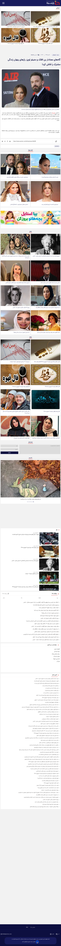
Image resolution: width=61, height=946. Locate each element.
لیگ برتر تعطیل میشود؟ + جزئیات (32, 574)
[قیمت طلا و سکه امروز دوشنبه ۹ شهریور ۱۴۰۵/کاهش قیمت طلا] (45, 18)
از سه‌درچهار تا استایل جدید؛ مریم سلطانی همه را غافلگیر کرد (48, 307)
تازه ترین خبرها (56, 659)
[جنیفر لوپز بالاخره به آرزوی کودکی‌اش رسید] (45, 191)
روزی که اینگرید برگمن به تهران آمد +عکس (21, 307)
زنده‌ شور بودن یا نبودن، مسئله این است (50, 693)
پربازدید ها (54, 593)
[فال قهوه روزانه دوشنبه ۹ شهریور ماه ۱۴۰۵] (15, 35)
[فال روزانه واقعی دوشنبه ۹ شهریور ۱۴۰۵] (45, 399)
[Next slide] (58, 476)
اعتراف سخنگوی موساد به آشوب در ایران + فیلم (49, 723)
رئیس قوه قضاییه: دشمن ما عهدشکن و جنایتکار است (48, 754)
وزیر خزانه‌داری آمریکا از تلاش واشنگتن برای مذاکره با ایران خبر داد (46, 683)
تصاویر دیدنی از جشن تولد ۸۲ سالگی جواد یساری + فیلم (47, 624)
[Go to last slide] (3, 476)
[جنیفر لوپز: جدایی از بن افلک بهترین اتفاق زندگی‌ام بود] (15, 164)
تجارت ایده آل (57, 656)
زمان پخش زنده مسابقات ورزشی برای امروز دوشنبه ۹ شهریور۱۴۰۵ (25, 587)
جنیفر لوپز (57, 146)
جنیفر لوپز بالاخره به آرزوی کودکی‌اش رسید (50, 204)
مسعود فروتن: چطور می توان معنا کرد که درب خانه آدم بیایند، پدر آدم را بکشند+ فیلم (42, 709)
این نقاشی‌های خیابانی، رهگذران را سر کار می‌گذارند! (30, 499)
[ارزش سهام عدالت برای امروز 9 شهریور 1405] (49, 551)
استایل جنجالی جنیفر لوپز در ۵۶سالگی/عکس (19, 204)
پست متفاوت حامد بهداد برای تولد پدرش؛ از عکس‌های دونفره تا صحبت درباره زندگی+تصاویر (41, 759)
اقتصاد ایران (57, 649)
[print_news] (10, 141)
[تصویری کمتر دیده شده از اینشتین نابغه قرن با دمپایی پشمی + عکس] (45, 244)
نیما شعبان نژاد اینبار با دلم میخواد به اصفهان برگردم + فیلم (47, 735)
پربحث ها (5, 594)
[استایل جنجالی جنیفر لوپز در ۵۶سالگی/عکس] (15, 191)
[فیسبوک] (7, 141)
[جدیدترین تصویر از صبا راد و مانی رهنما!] (15, 320)
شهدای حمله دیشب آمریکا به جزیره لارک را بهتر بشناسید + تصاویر (46, 700)
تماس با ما (32, 927)
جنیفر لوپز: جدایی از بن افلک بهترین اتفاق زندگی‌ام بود (17, 177)
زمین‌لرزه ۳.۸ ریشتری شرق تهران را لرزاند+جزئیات (16, 26)
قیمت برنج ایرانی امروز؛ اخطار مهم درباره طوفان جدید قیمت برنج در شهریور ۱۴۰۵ (43, 761)
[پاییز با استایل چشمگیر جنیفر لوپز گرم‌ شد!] (45, 164)
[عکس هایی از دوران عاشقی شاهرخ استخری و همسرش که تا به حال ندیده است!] (15, 399)
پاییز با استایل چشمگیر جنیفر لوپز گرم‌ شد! (50, 177)
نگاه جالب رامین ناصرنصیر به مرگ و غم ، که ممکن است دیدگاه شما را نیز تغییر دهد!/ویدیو (41, 738)
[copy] (56, 141)
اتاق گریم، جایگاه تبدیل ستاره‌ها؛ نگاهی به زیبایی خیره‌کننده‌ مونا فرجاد (46, 438)
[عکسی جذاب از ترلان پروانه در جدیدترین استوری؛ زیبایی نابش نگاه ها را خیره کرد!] (15, 244)
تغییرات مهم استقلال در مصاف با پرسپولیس (50, 719)
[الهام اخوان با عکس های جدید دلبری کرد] (15, 426)
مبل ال (58, 661)
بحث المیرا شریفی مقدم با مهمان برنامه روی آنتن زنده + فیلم (46, 637)
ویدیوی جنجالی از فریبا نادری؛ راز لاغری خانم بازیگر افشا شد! (46, 605)
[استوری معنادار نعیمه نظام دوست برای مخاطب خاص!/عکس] (15, 270)
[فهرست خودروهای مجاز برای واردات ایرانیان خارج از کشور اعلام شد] (49, 538)
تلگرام (53, 934)
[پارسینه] (52, 3)
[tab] (33, 501)
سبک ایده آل (57, 651)
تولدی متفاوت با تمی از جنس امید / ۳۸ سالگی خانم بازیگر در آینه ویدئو (45, 731)
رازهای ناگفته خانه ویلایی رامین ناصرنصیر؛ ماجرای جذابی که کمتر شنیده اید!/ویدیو (41, 634)
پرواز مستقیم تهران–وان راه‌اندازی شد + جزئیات (49, 790)
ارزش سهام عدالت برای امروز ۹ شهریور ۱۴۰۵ (30, 547)
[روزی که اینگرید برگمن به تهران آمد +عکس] (15, 295)
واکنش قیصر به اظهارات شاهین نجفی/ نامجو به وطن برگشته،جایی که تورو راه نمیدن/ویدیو (41, 757)
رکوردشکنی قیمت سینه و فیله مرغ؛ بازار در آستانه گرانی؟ (47, 778)
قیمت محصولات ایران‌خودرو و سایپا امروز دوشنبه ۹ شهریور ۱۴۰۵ (46, 773)
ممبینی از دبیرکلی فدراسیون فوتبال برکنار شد (50, 780)
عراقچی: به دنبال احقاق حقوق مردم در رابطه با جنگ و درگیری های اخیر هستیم (44, 745)
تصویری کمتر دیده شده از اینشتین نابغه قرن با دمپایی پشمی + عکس (46, 256)
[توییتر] (2, 141)
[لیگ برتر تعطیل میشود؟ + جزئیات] (49, 578)
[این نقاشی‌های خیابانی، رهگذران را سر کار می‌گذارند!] (30, 478)
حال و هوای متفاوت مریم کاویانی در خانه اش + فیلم (48, 742)
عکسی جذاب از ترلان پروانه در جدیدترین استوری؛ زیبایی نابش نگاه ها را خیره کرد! (15, 257)
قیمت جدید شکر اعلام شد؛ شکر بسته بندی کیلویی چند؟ (48, 787)
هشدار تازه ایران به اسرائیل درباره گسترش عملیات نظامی (46, 632)
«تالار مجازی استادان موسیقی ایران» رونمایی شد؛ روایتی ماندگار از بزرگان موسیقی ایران (42, 766)
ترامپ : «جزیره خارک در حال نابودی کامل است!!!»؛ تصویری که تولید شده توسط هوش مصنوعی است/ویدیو (38, 792)
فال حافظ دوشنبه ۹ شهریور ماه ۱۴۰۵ (45, 43)
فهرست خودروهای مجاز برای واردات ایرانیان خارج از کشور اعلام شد (25, 534)
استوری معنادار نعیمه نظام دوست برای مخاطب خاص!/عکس (17, 283)
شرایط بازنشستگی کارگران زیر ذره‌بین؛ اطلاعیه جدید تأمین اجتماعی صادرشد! (42, 621)
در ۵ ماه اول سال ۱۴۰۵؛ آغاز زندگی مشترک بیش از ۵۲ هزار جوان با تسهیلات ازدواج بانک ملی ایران (40, 707)
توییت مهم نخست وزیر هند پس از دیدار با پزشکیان (48, 714)
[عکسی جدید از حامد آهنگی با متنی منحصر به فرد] (45, 270)
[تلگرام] (5, 141)
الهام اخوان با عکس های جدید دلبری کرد (21, 438)
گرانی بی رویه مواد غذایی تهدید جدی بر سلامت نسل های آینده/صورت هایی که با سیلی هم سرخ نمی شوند (38, 750)
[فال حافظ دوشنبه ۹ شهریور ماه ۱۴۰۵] (45, 35)
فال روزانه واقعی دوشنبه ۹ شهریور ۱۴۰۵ (52, 411)
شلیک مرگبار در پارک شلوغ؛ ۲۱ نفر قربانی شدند (49, 608)
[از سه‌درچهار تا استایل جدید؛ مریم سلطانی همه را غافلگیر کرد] (45, 295)
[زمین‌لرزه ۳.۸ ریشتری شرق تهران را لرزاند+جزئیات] (15, 18)
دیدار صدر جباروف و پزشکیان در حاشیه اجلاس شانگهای (48, 712)
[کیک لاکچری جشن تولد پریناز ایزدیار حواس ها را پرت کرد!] (45, 320)
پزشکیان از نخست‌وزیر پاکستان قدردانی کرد (50, 686)
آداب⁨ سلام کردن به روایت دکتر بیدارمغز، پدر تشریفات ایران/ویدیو (46, 747)
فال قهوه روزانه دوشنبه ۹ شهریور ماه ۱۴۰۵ (16, 43)
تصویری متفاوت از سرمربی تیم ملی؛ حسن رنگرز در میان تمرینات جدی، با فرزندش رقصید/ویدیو (41, 797)
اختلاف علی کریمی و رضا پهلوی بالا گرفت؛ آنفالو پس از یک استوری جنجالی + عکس (41, 602)
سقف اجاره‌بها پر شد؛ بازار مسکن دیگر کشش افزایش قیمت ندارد (46, 802)
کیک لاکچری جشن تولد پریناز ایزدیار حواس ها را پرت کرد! (48, 332)
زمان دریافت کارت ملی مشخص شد (51, 688)
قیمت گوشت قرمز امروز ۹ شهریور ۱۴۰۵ (51, 783)
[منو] (3, 3)
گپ (58, 934)
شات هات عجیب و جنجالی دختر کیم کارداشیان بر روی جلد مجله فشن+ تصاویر (44, 704)
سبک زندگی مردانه (56, 654)
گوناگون (58, 8)
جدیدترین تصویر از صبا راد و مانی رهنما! (21, 332)
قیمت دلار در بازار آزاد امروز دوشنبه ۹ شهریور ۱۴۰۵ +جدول (47, 785)
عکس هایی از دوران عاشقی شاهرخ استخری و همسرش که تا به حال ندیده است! (16, 412)
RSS (27, 927)
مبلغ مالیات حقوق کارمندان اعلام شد (51, 702)
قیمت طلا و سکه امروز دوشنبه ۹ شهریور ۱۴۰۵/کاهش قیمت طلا (45, 26)
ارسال (9, 453)
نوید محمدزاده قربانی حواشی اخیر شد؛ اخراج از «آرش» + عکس (46, 678)
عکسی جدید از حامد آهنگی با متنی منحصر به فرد (50, 283)
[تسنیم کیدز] (30, 218)
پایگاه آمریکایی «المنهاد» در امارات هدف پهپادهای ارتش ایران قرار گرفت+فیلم (44, 806)
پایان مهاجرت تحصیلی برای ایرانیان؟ (51, 690)
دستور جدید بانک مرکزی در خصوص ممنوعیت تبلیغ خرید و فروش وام (45, 728)
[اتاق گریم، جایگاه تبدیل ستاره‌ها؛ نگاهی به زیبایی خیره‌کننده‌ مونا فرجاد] (45, 426)
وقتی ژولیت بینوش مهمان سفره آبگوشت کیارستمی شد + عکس (45, 626)
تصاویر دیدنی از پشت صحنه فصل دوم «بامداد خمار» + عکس (46, 640)
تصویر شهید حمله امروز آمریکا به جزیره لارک (49, 616)
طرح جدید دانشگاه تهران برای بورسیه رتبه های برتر (49, 752)
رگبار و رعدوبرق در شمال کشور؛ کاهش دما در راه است (48, 776)
